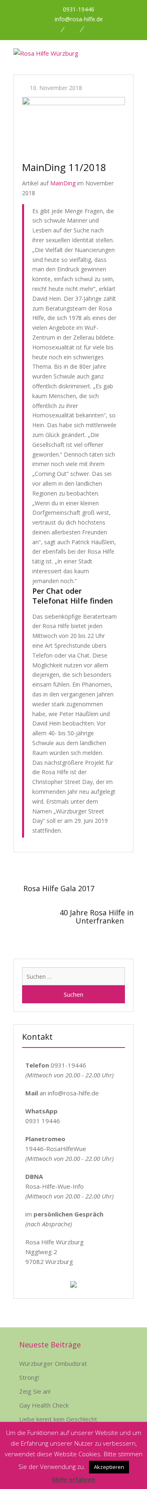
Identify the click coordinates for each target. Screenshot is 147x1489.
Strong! (29, 1377)
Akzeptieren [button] (109, 1467)
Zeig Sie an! (35, 1391)
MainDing (63, 183)
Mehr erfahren (73, 1479)
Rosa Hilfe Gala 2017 (58, 888)
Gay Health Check (44, 1405)
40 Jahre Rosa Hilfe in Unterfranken (97, 917)
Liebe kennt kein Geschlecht (58, 1419)
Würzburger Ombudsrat (53, 1363)
